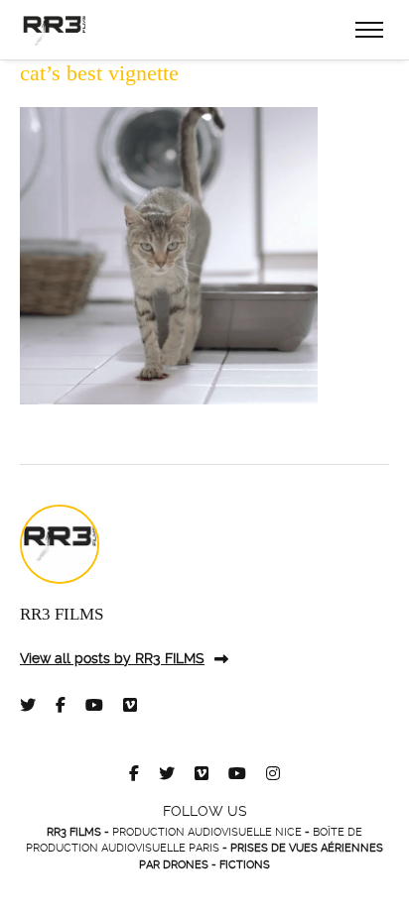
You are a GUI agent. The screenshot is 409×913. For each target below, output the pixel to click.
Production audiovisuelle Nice (207, 832)
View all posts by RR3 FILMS (112, 658)
